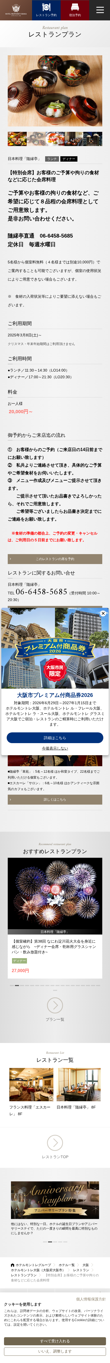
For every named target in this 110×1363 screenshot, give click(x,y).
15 (83, 985)
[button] (103, 613)
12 (68, 985)
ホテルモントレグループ (33, 1265)
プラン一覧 (55, 1019)
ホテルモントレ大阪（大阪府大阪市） (38, 1270)
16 (88, 985)
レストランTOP (55, 1157)
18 (98, 985)
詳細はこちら (55, 738)
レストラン (81, 1270)
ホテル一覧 (67, 1265)
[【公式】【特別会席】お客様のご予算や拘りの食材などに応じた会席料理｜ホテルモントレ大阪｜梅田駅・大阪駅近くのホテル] (16, 10)
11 (63, 985)
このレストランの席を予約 (55, 559)
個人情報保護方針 (91, 1299)
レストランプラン (24, 1275)
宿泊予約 (75, 15)
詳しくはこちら (55, 799)
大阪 (85, 1265)
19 (55, 990)
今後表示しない (55, 748)
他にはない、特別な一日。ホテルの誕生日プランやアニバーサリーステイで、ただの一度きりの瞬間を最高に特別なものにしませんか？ (54, 1228)
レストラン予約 (46, 15)
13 (73, 985)
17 (93, 985)
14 (78, 985)
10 (58, 985)
